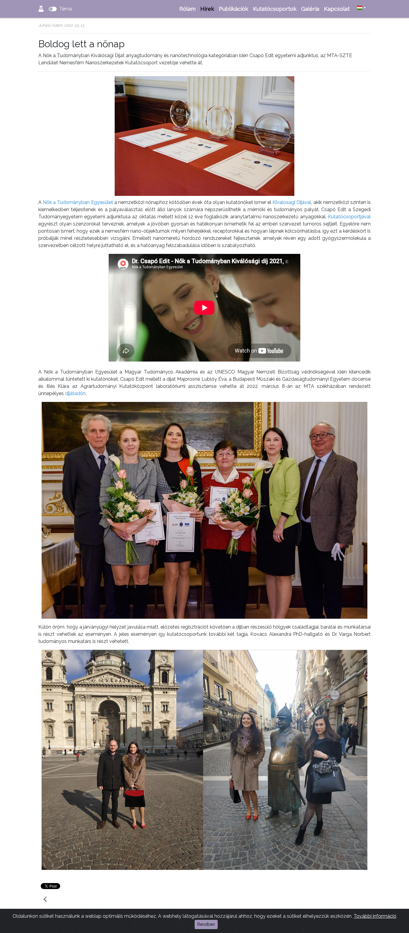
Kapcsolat (337, 9)
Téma (65, 9)
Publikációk (233, 9)
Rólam (187, 9)
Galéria (310, 9)
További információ (375, 916)
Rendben (206, 924)
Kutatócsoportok (274, 9)
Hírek (207, 9)
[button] (361, 8)
